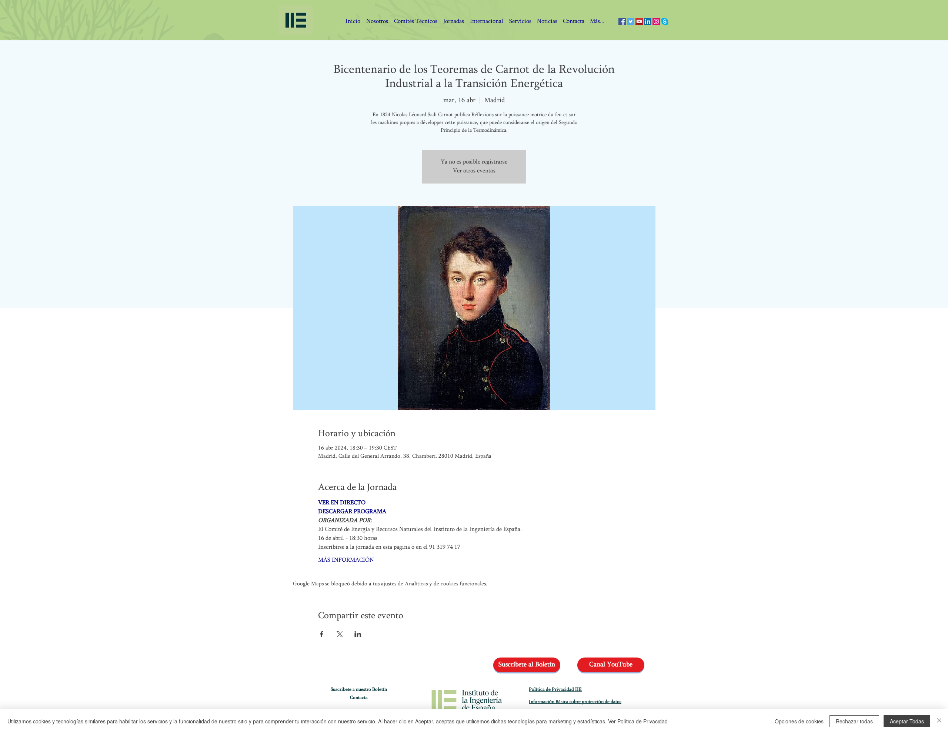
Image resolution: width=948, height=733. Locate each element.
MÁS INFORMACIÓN (346, 560)
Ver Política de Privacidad (638, 721)
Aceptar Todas (907, 721)
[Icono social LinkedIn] (647, 21)
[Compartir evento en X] (339, 634)
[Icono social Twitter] (630, 21)
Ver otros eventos (474, 171)
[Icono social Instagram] (656, 21)
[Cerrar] (939, 721)
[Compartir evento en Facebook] (321, 634)
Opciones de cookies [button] (799, 721)
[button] (573, 21)
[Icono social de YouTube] (639, 21)
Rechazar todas (854, 721)
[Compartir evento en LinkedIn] (357, 634)
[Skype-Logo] (664, 21)
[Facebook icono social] (622, 21)
